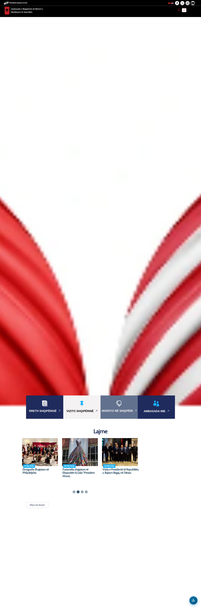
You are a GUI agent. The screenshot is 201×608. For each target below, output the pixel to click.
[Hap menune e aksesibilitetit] (193, 600)
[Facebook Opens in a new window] (177, 3)
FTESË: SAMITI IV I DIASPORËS (80, 469)
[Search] (179, 10)
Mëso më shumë (37, 505)
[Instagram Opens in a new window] (187, 3)
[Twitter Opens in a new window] (182, 3)
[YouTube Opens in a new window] (192, 3)
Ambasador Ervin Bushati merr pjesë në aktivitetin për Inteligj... (119, 471)
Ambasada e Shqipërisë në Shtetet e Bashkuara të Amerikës (27, 10)
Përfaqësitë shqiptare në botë (18, 3)
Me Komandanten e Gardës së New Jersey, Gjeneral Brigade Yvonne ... (39, 473)
